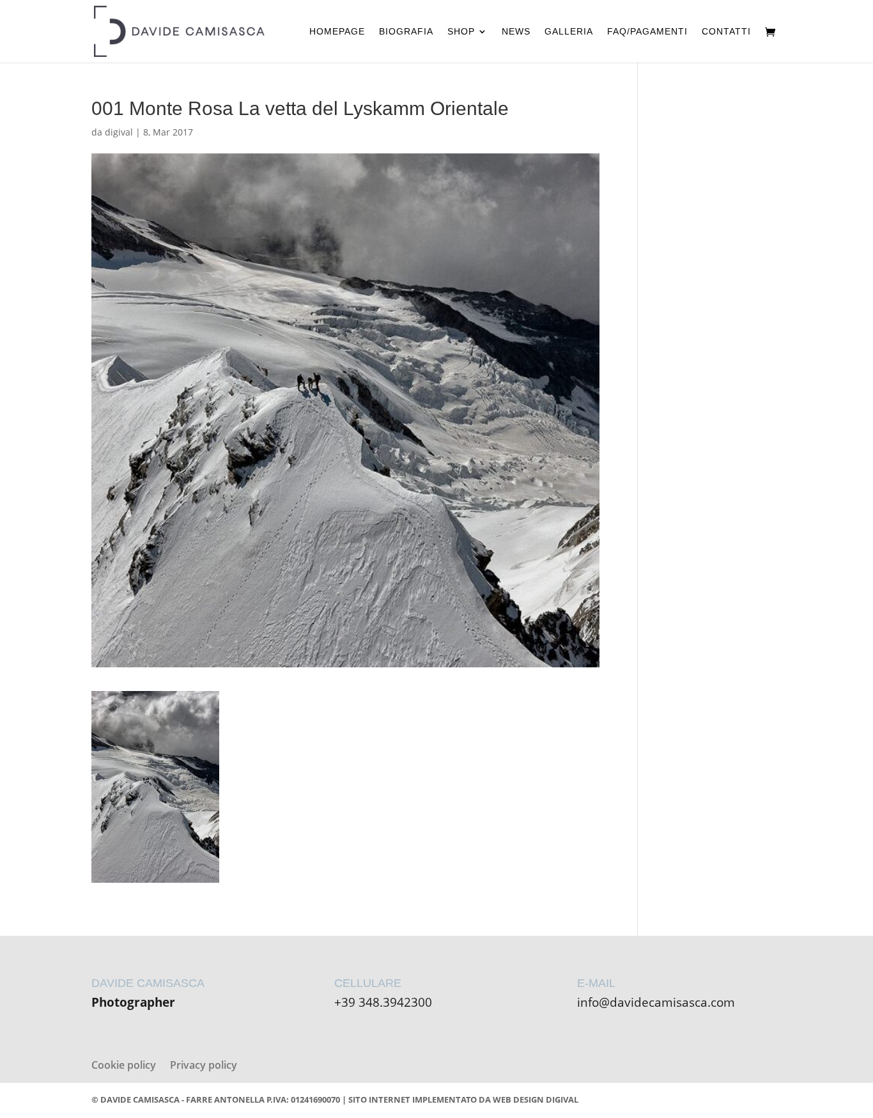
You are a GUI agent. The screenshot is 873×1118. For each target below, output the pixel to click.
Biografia (406, 31)
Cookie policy (123, 1065)
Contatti (726, 31)
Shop (461, 31)
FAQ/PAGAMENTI (647, 31)
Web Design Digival (535, 1099)
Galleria (569, 31)
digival (119, 132)
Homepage (337, 31)
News (516, 31)
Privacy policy (203, 1065)
